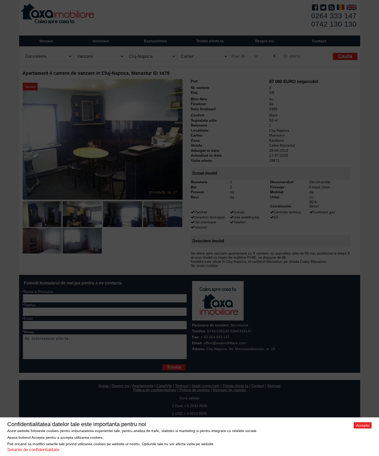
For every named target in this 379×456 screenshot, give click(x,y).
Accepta (362, 425)
